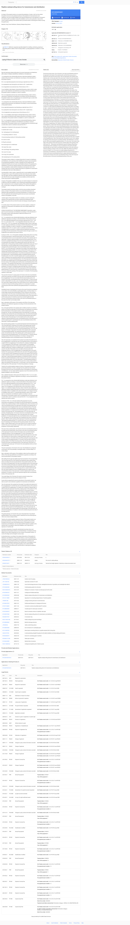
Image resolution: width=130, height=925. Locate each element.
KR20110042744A (6, 619)
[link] (23, 48)
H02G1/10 (6, 47)
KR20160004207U (6, 589)
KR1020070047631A (6, 657)
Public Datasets (63, 922)
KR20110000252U (6, 643)
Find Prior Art (66, 17)
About (48, 922)
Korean (61, 21)
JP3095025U (5, 625)
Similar (73, 17)
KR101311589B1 (6, 597)
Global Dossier (66, 60)
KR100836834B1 (6, 608)
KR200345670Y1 (6, 560)
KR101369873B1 (6, 630)
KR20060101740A (6, 638)
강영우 (60, 23)
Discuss (72, 60)
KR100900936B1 (6, 595)
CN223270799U (5, 633)
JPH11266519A (5, 581)
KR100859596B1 (6, 627)
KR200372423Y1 (5, 563)
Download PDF (56, 17)
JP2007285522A (5, 579)
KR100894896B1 (6, 622)
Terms (70, 922)
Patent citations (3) (58, 56)
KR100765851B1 (6, 611)
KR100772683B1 (6, 606)
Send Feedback (54, 922)
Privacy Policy (76, 922)
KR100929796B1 (6, 614)
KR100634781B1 (6, 603)
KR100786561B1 (6, 592)
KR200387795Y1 (5, 616)
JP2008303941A (5, 584)
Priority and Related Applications (59, 58)
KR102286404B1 (6, 587)
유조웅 (57, 23)
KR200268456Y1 (5, 635)
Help (82, 922)
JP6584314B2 (5, 600)
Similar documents (72, 56)
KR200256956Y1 (6, 557)
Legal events (65, 56)
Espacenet (60, 60)
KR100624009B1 (6, 641)
